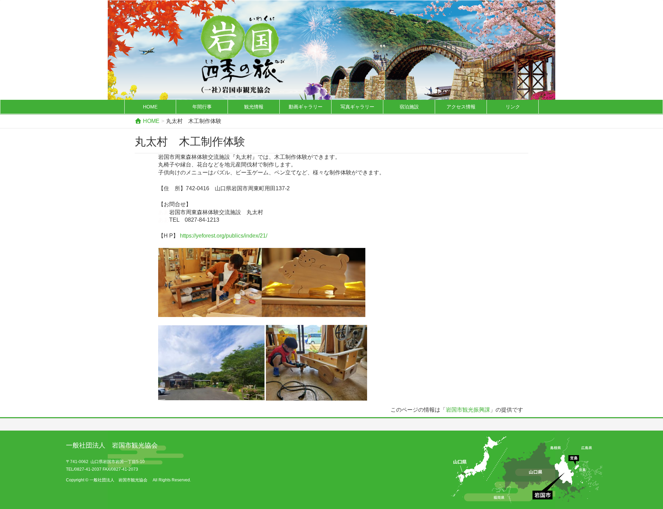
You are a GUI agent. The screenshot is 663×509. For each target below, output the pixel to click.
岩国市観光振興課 (468, 410)
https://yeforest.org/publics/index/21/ (223, 236)
